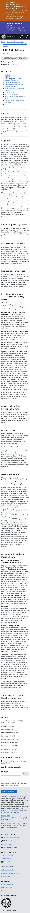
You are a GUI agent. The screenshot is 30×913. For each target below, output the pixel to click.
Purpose (7, 75)
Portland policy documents (15, 42)
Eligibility (7, 77)
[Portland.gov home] (7, 36)
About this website (7, 884)
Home (3, 42)
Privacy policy (5, 876)
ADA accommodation (7, 870)
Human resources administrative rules (15, 44)
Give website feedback (12, 785)
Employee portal (6, 888)
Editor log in (5, 891)
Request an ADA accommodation (11, 810)
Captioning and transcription (10, 873)
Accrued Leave (9, 92)
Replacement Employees (12, 83)
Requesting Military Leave (13, 79)
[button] (22, 36)
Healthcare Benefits (11, 94)
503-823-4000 (5, 812)
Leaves (5, 46)
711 (20, 812)
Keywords (4, 771)
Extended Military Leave (12, 81)
